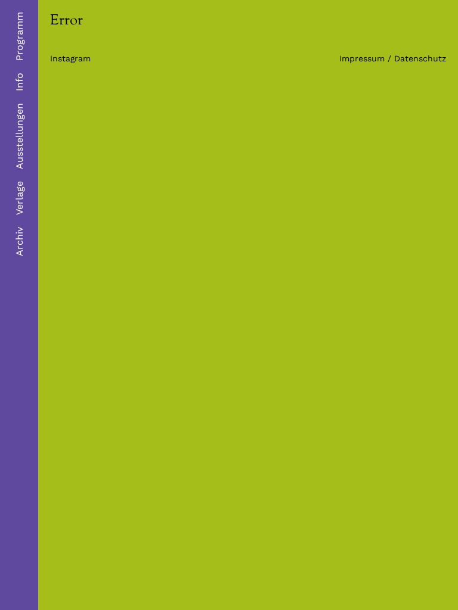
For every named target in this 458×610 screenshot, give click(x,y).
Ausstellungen (19, 136)
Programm (19, 36)
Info (19, 82)
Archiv (19, 241)
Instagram (70, 58)
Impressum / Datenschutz (392, 58)
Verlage (19, 198)
